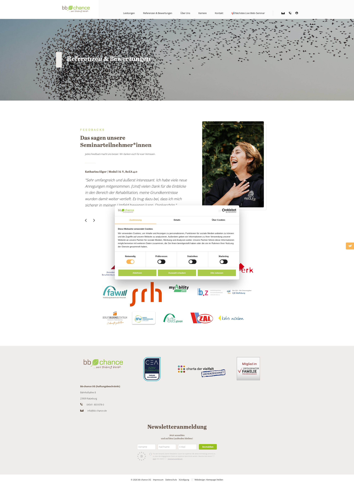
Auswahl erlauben (177, 273)
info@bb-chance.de (97, 410)
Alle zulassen (216, 273)
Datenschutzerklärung (175, 459)
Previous (86, 220)
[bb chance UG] (76, 9)
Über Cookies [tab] (218, 220)
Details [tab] (177, 220)
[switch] (161, 262)
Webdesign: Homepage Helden (209, 479)
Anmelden (208, 446)
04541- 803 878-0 (95, 404)
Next (94, 220)
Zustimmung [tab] (135, 220)
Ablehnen (137, 273)
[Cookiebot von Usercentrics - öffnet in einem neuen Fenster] (224, 211)
